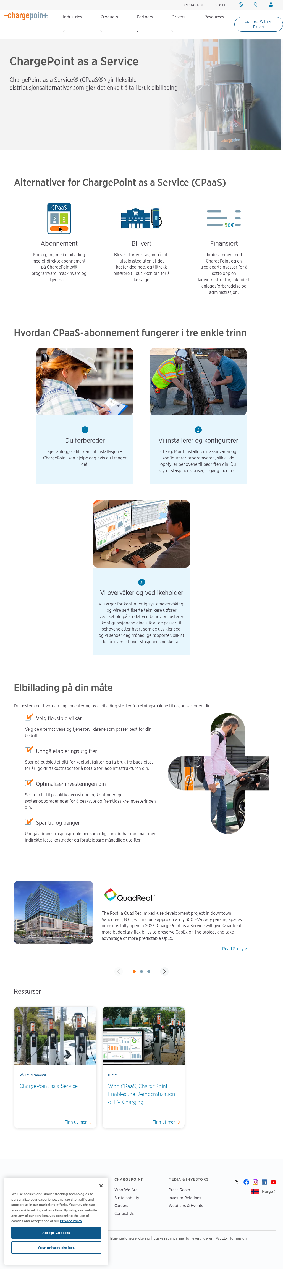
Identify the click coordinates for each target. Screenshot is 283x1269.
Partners (145, 17)
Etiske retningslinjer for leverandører (183, 1238)
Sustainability (126, 1197)
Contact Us (124, 1213)
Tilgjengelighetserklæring (129, 1238)
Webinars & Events (186, 1205)
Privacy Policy (71, 1221)
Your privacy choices (56, 1247)
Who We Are (126, 1189)
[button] (134, 971)
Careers (121, 1205)
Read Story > (234, 948)
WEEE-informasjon (231, 1238)
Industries (72, 17)
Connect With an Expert (259, 24)
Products (109, 17)
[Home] (26, 16)
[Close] (101, 1186)
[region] (56, 1221)
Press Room (179, 1189)
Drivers (178, 17)
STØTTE (221, 5)
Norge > (269, 1191)
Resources (214, 17)
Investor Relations (185, 1197)
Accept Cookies (56, 1232)
